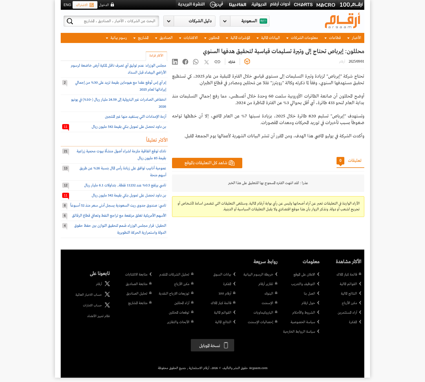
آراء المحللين (181, 303)
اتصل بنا (309, 293)
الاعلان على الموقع (304, 274)
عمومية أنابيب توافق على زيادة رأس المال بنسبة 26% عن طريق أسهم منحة (123, 172)
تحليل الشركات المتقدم (174, 274)
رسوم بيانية (118, 37)
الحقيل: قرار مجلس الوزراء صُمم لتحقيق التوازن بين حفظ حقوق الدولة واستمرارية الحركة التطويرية (120, 229)
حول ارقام (308, 303)
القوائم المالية (348, 284)
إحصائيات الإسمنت (260, 322)
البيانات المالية (270, 37)
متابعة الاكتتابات (136, 274)
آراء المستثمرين (347, 312)
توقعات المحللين (179, 312)
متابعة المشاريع (137, 303)
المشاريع (143, 37)
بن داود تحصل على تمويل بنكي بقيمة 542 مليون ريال (129, 126)
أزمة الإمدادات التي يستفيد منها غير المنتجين (135, 116)
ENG (67, 5)
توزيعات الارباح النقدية (174, 293)
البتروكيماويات (263, 312)
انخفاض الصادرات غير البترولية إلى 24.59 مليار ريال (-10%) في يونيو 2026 (118, 103)
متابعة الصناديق (136, 284)
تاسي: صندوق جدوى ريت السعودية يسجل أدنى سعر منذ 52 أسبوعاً (118, 205)
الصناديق (166, 37)
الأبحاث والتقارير (178, 322)
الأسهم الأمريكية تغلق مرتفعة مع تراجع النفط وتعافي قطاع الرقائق (119, 215)
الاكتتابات (190, 37)
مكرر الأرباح (349, 303)
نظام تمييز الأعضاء (98, 316)
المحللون (213, 37)
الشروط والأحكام (303, 312)
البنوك (269, 293)
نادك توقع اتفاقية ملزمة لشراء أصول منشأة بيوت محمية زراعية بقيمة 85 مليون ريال (121, 155)
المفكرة (353, 322)
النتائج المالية (349, 293)
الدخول (104, 5)
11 (65, 126)
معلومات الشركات (304, 37)
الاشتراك (82, 5)
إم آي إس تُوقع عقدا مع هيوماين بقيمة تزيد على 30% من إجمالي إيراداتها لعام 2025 (120, 86)
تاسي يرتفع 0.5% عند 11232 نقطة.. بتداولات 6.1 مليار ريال (125, 185)
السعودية (249, 21)
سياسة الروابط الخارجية (299, 331)
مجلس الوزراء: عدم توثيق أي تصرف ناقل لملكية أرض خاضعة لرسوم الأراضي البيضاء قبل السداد (118, 69)
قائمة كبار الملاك (347, 274)
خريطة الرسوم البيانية (258, 274)
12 (65, 185)
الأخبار (356, 37)
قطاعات (334, 37)
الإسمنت (267, 303)
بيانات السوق (222, 274)
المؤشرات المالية (240, 37)
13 (65, 168)
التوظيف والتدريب (303, 284)
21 (65, 151)
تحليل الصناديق (136, 293)
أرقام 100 (225, 293)
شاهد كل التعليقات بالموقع (205, 163)
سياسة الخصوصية (303, 322)
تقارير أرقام (265, 284)
